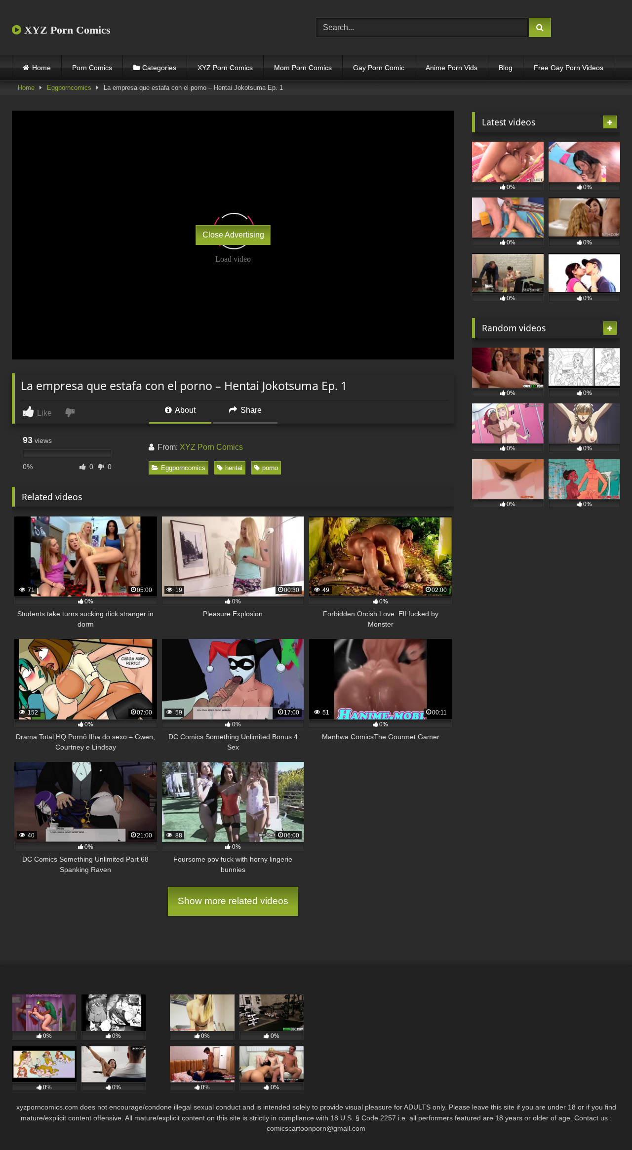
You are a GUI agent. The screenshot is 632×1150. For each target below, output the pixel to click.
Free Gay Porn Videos (568, 68)
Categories (159, 68)
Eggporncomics (69, 87)
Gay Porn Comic (378, 68)
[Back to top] (601, 1120)
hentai (233, 468)
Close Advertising (233, 235)
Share (250, 410)
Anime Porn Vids (451, 68)
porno (270, 468)
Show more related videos (233, 901)
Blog (506, 68)
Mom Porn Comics (303, 68)
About (184, 410)
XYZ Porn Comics (66, 30)
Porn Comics (92, 68)
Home (41, 68)
